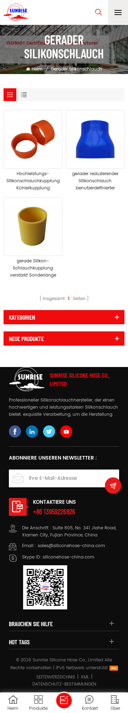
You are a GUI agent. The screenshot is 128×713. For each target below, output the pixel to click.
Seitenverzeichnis (55, 677)
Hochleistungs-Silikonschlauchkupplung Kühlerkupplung (33, 181)
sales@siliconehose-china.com (71, 545)
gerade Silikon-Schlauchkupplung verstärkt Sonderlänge (33, 268)
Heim (37, 69)
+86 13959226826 (54, 511)
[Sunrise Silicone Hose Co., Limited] (16, 12)
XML (85, 677)
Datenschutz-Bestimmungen (64, 684)
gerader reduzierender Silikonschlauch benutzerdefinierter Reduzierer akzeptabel (95, 181)
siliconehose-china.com (68, 557)
